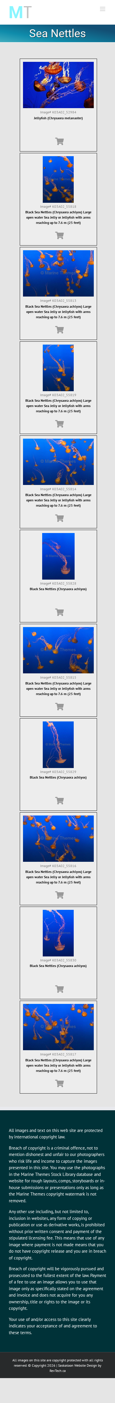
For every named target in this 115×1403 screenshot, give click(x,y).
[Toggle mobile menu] (103, 9)
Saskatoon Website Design (77, 1365)
